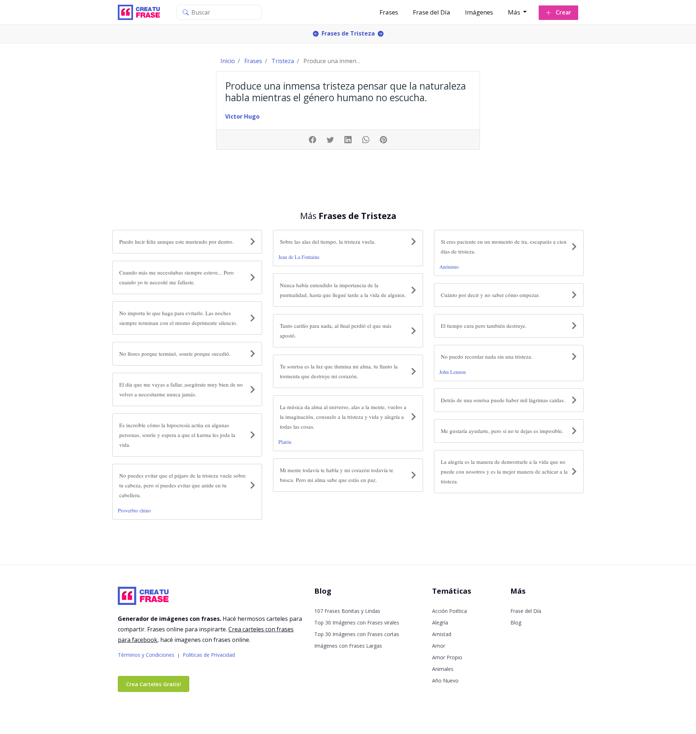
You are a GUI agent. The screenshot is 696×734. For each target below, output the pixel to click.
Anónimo (449, 266)
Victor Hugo (242, 116)
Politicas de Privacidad (209, 654)
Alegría (440, 622)
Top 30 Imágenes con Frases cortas (356, 634)
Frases (389, 12)
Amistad (441, 634)
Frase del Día (431, 12)
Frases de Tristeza (348, 33)
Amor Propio (447, 657)
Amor (438, 645)
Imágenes (479, 12)
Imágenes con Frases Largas (348, 645)
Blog (515, 622)
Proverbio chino (134, 510)
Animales (442, 668)
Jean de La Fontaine (298, 256)
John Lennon (452, 371)
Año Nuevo (445, 680)
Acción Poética (449, 610)
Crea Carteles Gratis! (153, 684)
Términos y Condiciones (146, 654)
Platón (284, 441)
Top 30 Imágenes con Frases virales (356, 622)
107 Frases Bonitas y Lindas (347, 610)
